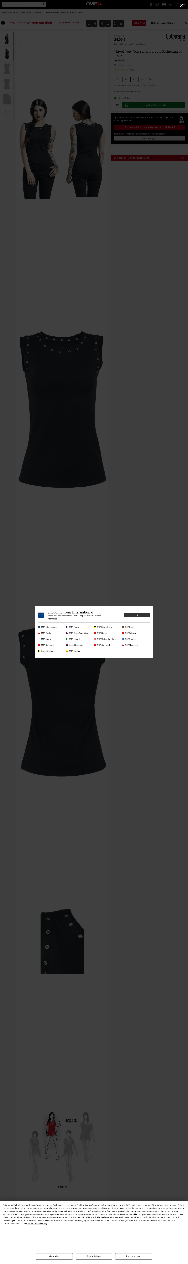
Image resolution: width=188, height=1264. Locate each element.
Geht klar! (54, 1256)
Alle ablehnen (94, 1256)
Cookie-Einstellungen (119, 1220)
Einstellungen (133, 1256)
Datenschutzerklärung (37, 1223)
